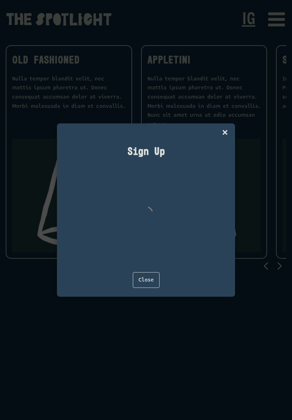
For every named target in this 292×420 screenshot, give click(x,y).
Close (146, 280)
